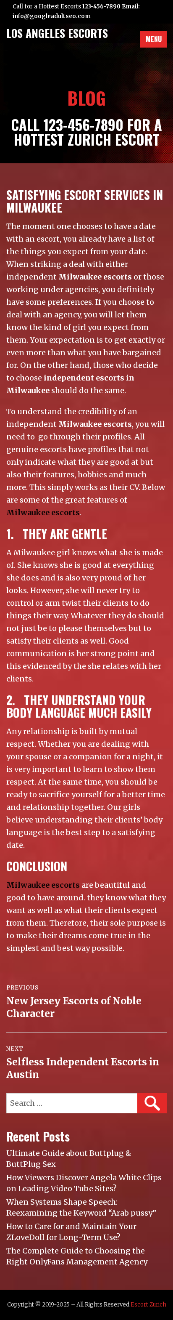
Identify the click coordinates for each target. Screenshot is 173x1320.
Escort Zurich (148, 1304)
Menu (154, 39)
